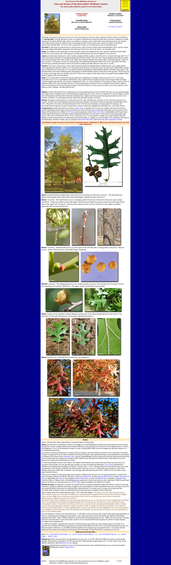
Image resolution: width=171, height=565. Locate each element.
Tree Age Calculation (115, 27)
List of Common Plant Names (83, 534)
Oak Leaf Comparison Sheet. (111, 119)
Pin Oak (77, 482)
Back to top (52, 536)
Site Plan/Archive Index (58, 534)
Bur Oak (59, 478)
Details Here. (69, 547)
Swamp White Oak (105, 476)
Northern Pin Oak (97, 112)
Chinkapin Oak (68, 456)
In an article (109, 464)
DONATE (125, 10)
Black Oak (102, 478)
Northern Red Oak (86, 119)
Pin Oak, (71, 112)
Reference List (64, 543)
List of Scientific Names (107, 534)
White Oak (87, 476)
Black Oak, (80, 108)
